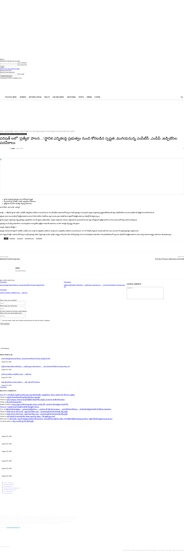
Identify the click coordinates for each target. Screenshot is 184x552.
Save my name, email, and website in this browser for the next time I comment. (26, 320)
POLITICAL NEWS (8, 131)
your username (22, 63)
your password (22, 65)
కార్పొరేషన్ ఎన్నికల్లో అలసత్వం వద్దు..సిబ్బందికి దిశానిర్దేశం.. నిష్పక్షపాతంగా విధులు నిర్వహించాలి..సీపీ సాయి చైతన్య (41, 395)
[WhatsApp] (38, 153)
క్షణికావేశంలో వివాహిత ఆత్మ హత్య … (10, 259)
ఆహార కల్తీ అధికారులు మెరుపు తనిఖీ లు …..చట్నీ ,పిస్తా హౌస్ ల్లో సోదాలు (20, 382)
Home (1, 131)
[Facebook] (172, 80)
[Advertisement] (90, 89)
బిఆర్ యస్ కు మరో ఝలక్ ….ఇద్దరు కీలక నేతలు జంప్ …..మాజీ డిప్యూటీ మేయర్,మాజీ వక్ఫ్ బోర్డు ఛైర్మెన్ (37, 411)
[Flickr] (12, 536)
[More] (45, 153)
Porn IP (2, 395)
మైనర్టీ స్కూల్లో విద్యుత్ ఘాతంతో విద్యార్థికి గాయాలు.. (23, 407)
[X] (178, 80)
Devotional (3, 282)
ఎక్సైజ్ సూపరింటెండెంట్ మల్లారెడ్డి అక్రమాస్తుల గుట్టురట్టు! (23, 397)
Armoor (16, 131)
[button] (181, 97)
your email (21, 74)
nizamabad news (29, 238)
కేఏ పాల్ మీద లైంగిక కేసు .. (14, 402)
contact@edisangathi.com (13, 527)
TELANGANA (39, 238)
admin (13, 148)
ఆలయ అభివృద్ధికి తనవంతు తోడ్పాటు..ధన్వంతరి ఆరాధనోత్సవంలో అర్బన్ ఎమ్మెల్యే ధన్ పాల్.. (22, 285)
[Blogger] (2, 536)
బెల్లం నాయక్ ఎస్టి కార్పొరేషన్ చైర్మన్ (23, 421)
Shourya (3, 407)
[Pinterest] (31, 153)
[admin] (5, 148)
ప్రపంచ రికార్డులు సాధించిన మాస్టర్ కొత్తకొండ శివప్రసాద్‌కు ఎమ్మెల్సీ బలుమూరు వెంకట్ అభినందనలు (36, 399)
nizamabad (20, 238)
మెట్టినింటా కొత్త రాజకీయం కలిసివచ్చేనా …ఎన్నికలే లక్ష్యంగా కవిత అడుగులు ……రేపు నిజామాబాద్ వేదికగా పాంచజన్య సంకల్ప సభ (35, 366)
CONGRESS (12, 238)
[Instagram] (175, 80)
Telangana (17, 134)
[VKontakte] (22, 536)
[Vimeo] (180, 80)
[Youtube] (183, 80)
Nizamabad (23, 134)
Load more (3, 387)
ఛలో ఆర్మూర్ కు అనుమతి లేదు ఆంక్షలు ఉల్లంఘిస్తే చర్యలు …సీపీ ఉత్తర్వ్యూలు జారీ (31, 416)
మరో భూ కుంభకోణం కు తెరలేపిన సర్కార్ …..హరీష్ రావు (14, 292)
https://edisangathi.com (20, 270)
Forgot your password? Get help (10, 69)
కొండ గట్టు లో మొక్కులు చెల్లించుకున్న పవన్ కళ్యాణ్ (169, 259)
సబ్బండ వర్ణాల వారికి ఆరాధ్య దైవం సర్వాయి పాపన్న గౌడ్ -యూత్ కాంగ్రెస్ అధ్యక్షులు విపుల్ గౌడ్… (40, 404)
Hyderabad (3, 290)
